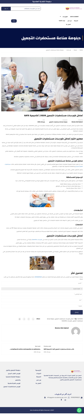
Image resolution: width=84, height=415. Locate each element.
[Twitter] (33, 319)
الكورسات (65, 16)
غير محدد (68, 50)
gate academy (74, 16)
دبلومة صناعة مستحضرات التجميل (55, 50)
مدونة (75, 50)
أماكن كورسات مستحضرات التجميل (64, 319)
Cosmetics (80, 319)
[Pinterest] (28, 319)
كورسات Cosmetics (37, 239)
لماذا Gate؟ (62, 21)
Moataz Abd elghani (77, 122)
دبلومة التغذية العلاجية (42, 2)
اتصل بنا (68, 24)
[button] (79, 410)
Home (81, 50)
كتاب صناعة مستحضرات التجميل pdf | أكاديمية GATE (59, 349)
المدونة (76, 21)
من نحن (70, 21)
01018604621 (38, 277)
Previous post (47, 346)
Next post (37, 346)
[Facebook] (24, 319)
